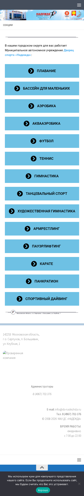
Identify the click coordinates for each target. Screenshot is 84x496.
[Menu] (79, 5)
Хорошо (43, 490)
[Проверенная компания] (42, 360)
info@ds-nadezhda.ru (68, 409)
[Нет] (79, 484)
